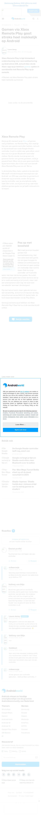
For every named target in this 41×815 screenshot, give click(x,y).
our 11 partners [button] (24, 391)
